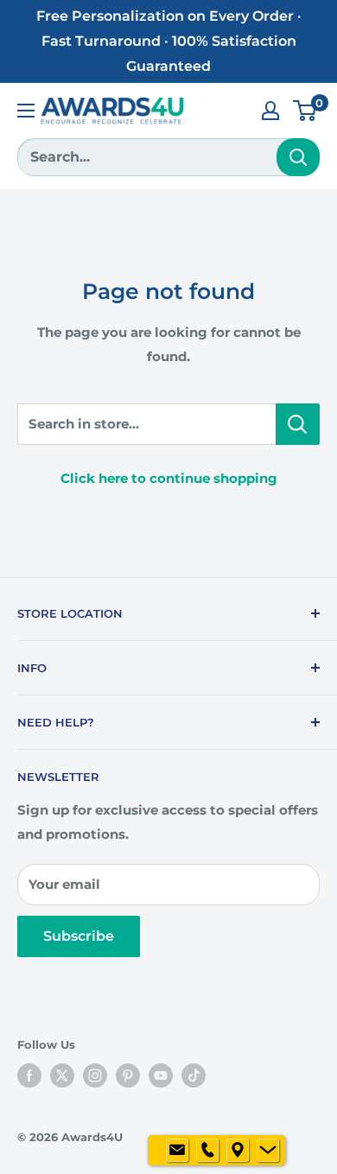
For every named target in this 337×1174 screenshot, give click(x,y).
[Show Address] (237, 1151)
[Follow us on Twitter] (62, 1075)
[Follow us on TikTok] (193, 1075)
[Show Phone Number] (207, 1151)
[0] (305, 110)
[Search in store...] (298, 424)
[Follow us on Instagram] (95, 1075)
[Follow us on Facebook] (29, 1075)
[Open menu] (26, 110)
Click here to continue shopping (168, 478)
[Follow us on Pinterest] (128, 1075)
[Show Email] (177, 1151)
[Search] (298, 157)
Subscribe (78, 936)
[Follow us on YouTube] (161, 1075)
